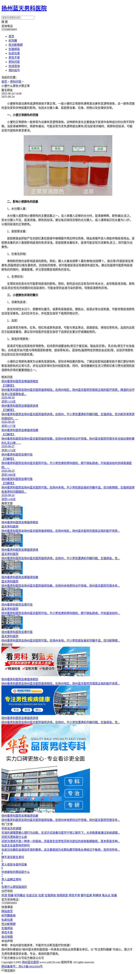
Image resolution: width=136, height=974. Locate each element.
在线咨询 (14, 66)
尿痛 (114, 895)
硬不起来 (86, 895)
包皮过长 (32, 895)
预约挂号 (14, 70)
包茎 (41, 895)
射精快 (97, 895)
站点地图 (7, 936)
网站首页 (7, 911)
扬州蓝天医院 (30, 962)
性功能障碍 (15, 44)
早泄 (4, 895)
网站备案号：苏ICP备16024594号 (22, 966)
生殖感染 (14, 49)
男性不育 (14, 57)
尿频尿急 (62, 895)
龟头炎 (106, 895)
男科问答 (14, 61)
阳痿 (10, 895)
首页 (11, 36)
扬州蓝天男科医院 (24, 8)
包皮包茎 (14, 53)
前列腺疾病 (8, 915)
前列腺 (12, 40)
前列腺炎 (20, 895)
